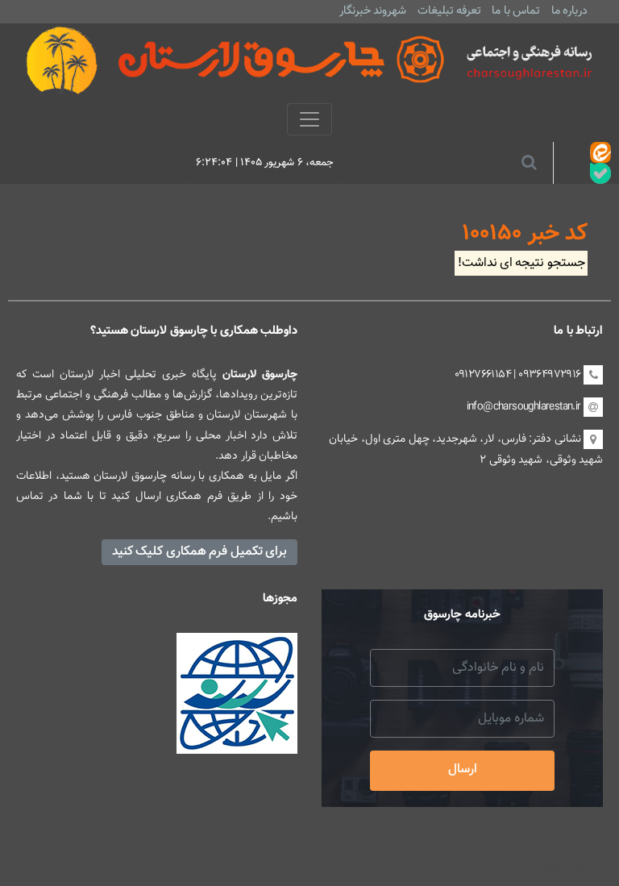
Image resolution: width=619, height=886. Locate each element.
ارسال (462, 769)
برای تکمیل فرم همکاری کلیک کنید (199, 552)
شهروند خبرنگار (372, 11)
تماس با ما (516, 11)
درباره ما (569, 11)
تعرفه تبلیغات (449, 11)
